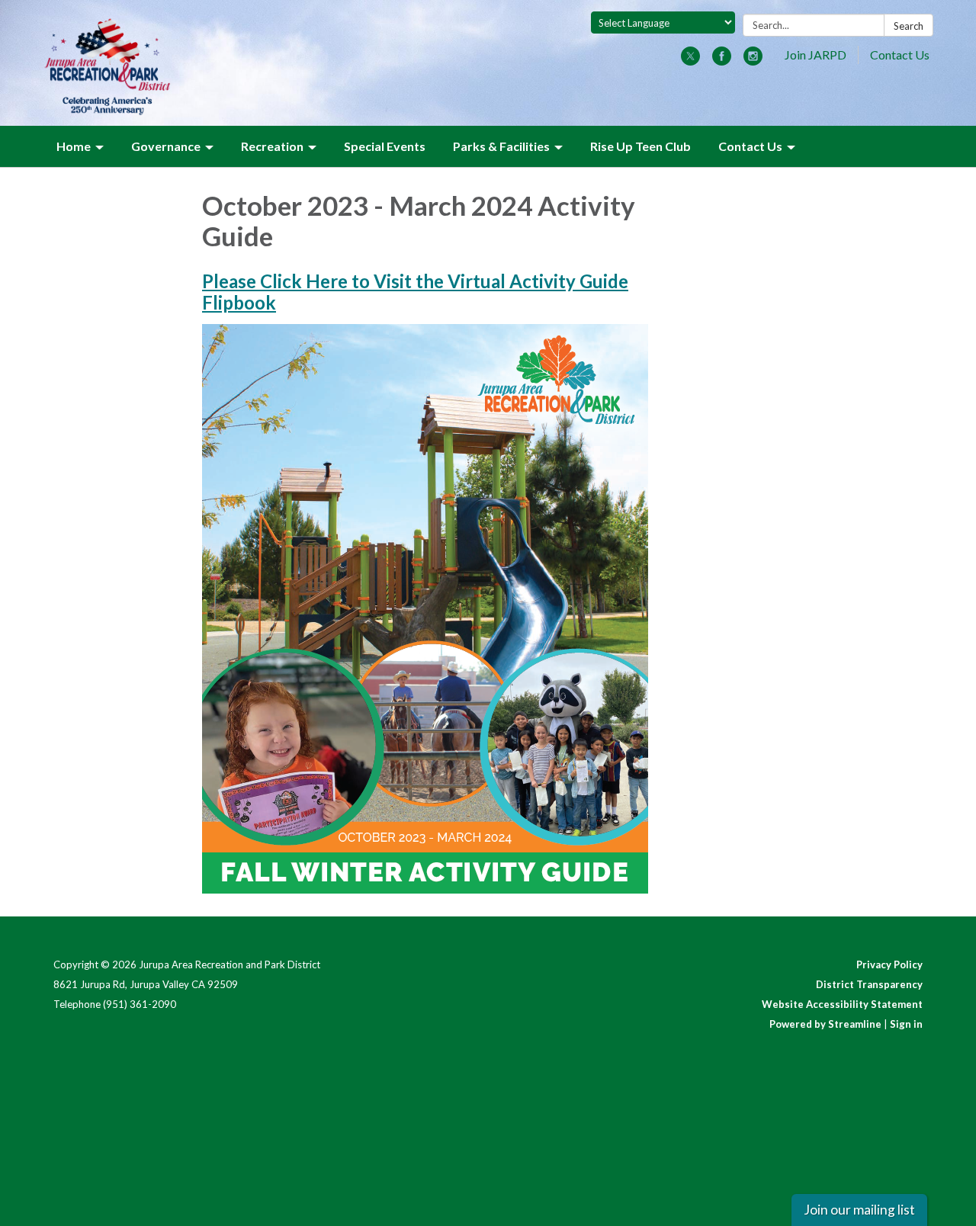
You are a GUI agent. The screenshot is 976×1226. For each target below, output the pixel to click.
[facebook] (721, 60)
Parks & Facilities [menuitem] (501, 146)
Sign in (906, 1024)
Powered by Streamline (825, 1024)
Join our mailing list (859, 1210)
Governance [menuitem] (166, 146)
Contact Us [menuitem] (750, 146)
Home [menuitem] (73, 146)
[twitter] (690, 60)
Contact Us (899, 54)
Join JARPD (815, 54)
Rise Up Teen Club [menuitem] (640, 146)
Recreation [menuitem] (272, 146)
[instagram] (752, 60)
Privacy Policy (889, 964)
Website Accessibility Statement (842, 1004)
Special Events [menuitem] (384, 146)
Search (908, 26)
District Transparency (869, 984)
